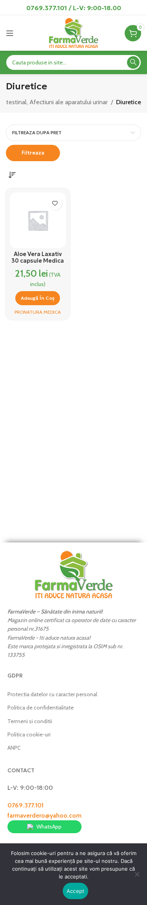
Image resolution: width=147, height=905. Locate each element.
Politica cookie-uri (29, 734)
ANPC (14, 747)
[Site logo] (73, 32)
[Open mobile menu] (10, 33)
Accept (76, 891)
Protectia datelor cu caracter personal (52, 694)
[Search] (133, 62)
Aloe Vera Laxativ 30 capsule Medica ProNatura (37, 261)
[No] (137, 878)
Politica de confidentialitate (40, 707)
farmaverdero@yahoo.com (44, 815)
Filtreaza (33, 152)
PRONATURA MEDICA (38, 312)
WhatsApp (49, 826)
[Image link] (74, 574)
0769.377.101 (25, 805)
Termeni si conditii (29, 721)
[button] (37, 298)
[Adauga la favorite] (55, 203)
